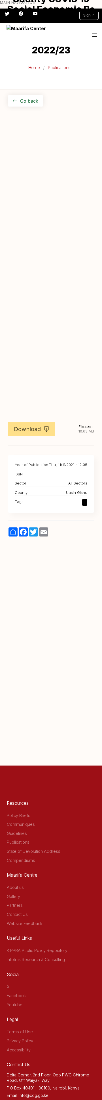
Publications (59, 67)
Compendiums (21, 860)
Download (27, 429)
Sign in (89, 15)
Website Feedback (24, 923)
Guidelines (17, 833)
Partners (15, 905)
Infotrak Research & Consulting (36, 959)
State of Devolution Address (33, 851)
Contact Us (17, 914)
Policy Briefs (18, 815)
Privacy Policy (20, 1040)
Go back (29, 101)
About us (15, 887)
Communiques (21, 824)
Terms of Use (20, 1031)
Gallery (13, 896)
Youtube (14, 1004)
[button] (94, 35)
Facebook (16, 995)
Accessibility (19, 1049)
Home (34, 67)
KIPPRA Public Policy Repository (37, 950)
